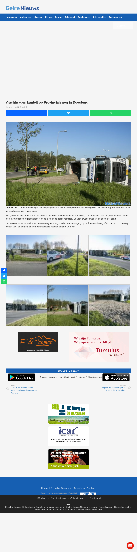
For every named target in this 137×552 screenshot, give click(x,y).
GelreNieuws (76, 498)
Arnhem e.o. (25, 17)
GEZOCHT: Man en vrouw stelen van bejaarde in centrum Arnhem (24, 389)
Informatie (54, 488)
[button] (130, 545)
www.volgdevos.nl (55, 506)
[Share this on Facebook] (26, 113)
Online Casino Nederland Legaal (81, 506)
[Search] (116, 26)
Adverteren (79, 488)
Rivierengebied (99, 17)
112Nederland (94, 498)
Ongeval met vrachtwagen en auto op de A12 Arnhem (113, 388)
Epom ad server (53, 509)
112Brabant (41, 498)
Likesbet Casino (13, 506)
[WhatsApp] (110, 113)
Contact (91, 488)
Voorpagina (12, 17)
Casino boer (69, 509)
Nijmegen (38, 17)
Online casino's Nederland (89, 509)
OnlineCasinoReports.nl (33, 506)
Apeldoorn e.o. (115, 17)
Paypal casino (106, 506)
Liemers (48, 17)
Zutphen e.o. (84, 17)
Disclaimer (66, 488)
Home (44, 488)
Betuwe (58, 17)
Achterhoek (70, 17)
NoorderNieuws (58, 498)
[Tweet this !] (68, 113)
